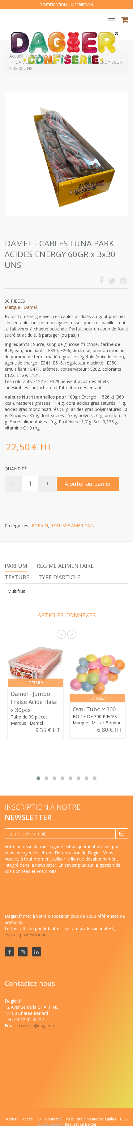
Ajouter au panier (88, 483)
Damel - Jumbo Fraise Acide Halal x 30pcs (34, 701)
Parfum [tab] (16, 565)
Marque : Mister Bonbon (97, 723)
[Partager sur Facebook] (101, 282)
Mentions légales (102, 1119)
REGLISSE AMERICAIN (72, 525)
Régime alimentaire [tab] (65, 565)
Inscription (82, 4)
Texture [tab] (17, 577)
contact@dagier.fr (36, 1026)
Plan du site (73, 1119)
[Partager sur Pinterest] (123, 282)
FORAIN (40, 525)
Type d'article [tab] (59, 577)
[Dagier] (61, 30)
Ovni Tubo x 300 (94, 709)
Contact (52, 1119)
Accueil (12, 1119)
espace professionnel (26, 935)
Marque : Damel (21, 307)
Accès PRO (32, 1119)
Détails (36, 682)
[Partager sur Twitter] (112, 282)
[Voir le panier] (125, 21)
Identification (53, 4)
